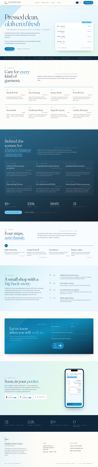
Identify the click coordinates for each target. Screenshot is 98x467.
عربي (80, 2)
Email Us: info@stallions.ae (76, 448)
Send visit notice (55, 345)
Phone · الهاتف (74, 323)
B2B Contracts (45, 2)
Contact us (87, 2)
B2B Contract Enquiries (75, 450)
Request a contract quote (23, 49)
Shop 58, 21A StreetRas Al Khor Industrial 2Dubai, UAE (48, 447)
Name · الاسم (54, 323)
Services (37, 2)
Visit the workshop (29, 212)
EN (77, 2)
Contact (59, 2)
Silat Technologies (15, 463)
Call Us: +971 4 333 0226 (76, 446)
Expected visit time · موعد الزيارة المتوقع (63, 329)
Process (53, 2)
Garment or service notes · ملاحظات (61, 335)
